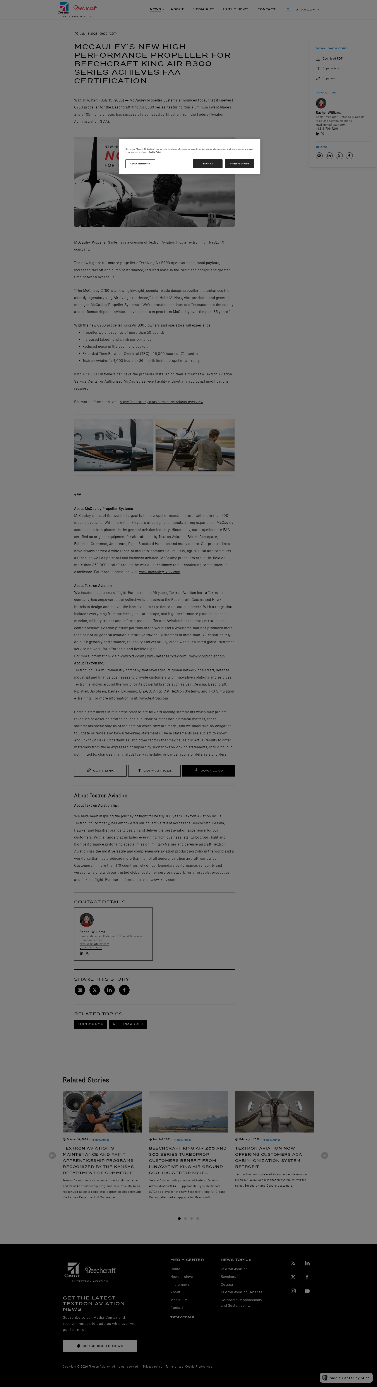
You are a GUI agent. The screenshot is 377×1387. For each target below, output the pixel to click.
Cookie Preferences (140, 163)
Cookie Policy (155, 152)
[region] (190, 157)
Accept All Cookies (239, 163)
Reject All (208, 163)
